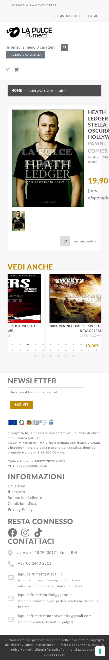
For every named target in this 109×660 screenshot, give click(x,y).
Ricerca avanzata (26, 54)
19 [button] (58, 350)
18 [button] (50, 350)
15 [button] (27, 350)
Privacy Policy (20, 510)
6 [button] (50, 344)
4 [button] (35, 344)
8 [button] (65, 344)
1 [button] (12, 344)
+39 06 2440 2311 (34, 563)
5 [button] (43, 344)
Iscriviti (22, 404)
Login (93, 15)
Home (17, 90)
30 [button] (73, 356)
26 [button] (43, 356)
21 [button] (73, 350)
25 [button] (35, 356)
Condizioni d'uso (23, 504)
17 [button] (43, 350)
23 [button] (88, 350)
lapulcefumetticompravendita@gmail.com (55, 616)
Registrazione (68, 15)
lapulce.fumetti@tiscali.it (40, 574)
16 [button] (35, 350)
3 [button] (27, 344)
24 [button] (96, 350)
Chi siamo (16, 486)
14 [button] (20, 350)
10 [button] (81, 344)
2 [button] (20, 344)
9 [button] (73, 344)
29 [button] (65, 356)
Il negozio (16, 492)
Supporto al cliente (25, 498)
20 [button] (65, 350)
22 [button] (81, 350)
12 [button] (96, 344)
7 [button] (58, 344)
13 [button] (12, 350)
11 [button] (88, 344)
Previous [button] (3, 311)
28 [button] (58, 356)
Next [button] (105, 311)
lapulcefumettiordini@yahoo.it (45, 595)
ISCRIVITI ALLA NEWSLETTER (34, 5)
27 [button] (50, 356)
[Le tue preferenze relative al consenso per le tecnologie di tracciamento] (100, 651)
